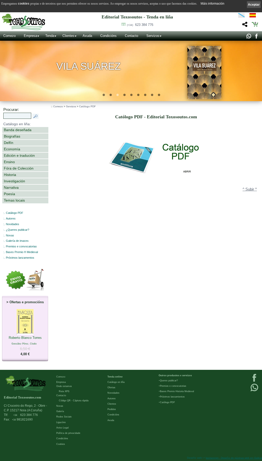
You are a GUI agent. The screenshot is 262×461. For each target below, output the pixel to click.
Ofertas (111, 387)
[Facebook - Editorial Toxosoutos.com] (256, 37)
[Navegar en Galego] (241, 16)
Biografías (12, 136)
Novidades (12, 224)
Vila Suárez (88, 66)
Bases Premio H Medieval (22, 252)
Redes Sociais (64, 416)
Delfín (8, 143)
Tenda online (115, 376)
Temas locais (14, 200)
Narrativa (11, 187)
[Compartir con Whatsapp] (248, 37)
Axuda (87, 36)
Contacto (131, 36)
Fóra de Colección (19, 168)
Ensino (9, 162)
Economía (12, 149)
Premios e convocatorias (21, 246)
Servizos (152, 36)
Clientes (68, 36)
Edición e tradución (19, 155)
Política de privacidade (68, 433)
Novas (10, 235)
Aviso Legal (62, 427)
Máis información (212, 3)
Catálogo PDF (14, 212)
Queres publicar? (169, 380)
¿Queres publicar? (17, 229)
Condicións (108, 36)
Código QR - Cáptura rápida (74, 400)
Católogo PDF (87, 106)
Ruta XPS (64, 391)
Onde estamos (64, 386)
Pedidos (111, 409)
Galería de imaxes (17, 240)
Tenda (49, 36)
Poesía (9, 194)
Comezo (9, 36)
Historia (10, 175)
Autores (11, 218)
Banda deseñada (17, 130)
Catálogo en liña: (17, 124)
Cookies (60, 444)
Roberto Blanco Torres (25, 346)
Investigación (14, 181)
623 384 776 (140, 25)
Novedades (113, 393)
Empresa (30, 36)
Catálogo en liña (116, 382)
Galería (60, 411)
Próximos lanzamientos (172, 396)
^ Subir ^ (250, 189)
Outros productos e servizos (175, 375)
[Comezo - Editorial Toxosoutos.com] (23, 22)
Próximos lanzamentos (20, 257)
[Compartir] (244, 25)
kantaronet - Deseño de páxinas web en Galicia (234, 457)
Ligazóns (61, 422)
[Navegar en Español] (254, 16)
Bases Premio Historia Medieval (177, 391)
